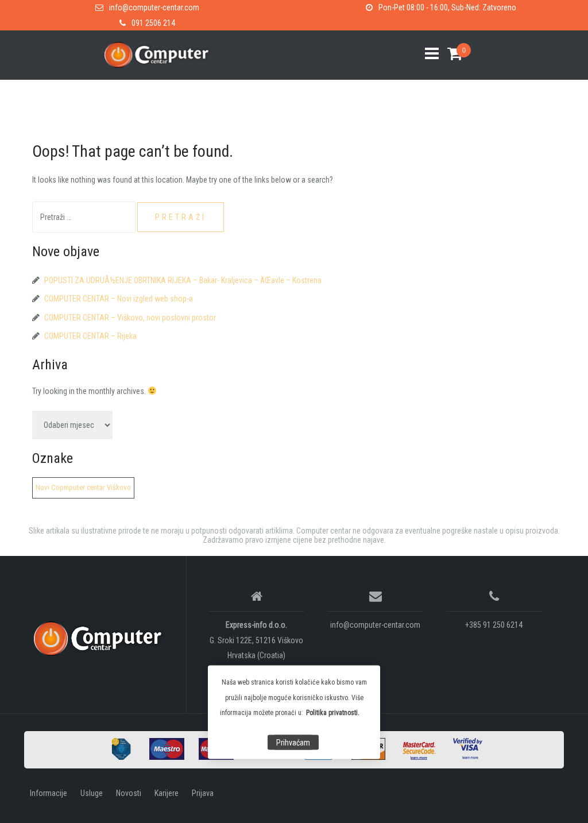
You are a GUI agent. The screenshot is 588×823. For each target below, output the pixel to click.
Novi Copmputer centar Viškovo (83, 487)
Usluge (91, 793)
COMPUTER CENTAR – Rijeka (90, 336)
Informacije (48, 793)
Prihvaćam (293, 742)
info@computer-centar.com (154, 7)
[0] (450, 53)
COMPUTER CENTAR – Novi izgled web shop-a (118, 298)
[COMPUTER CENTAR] (101, 638)
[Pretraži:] (84, 217)
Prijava (203, 793)
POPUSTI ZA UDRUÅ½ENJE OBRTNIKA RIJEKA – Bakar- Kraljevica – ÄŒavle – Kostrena (183, 280)
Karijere (166, 793)
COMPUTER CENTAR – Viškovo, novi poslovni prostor (130, 317)
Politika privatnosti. (332, 713)
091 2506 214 (153, 23)
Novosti (128, 793)
